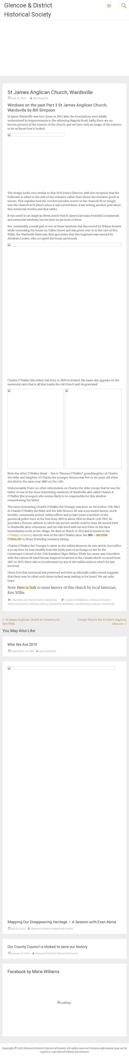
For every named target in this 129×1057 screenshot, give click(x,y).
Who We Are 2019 (22, 644)
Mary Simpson (47, 651)
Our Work (29, 599)
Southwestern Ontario (88, 603)
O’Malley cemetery (20, 535)
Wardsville (51, 599)
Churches (17, 599)
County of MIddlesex (77, 599)
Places (40, 599)
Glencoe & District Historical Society (52, 928)
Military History (38, 603)
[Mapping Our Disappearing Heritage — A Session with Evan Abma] (61, 669)
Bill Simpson (40, 98)
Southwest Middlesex (61, 603)
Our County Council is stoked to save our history (47, 947)
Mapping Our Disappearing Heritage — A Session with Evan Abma (62, 922)
